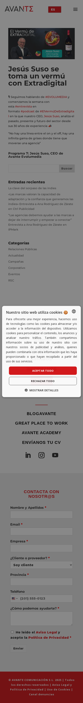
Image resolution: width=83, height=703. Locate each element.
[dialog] (41, 351)
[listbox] (74, 311)
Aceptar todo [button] (43, 370)
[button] (41, 390)
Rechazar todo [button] (43, 381)
